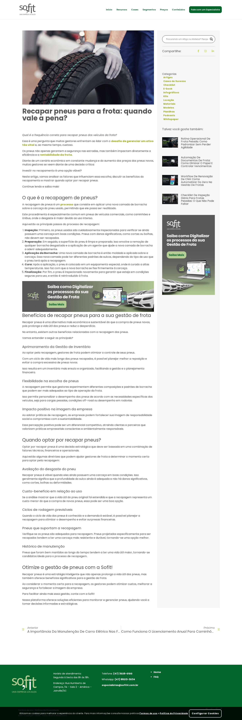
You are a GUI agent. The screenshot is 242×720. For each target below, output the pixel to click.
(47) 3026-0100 (122, 673)
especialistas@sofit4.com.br (120, 685)
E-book (167, 88)
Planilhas (169, 111)
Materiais (169, 103)
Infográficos (171, 92)
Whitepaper (171, 119)
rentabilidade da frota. (56, 155)
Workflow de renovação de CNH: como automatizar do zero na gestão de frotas (197, 180)
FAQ (156, 677)
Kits (165, 96)
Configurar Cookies (205, 713)
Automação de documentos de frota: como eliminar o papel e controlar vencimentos (197, 162)
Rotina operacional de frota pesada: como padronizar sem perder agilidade (196, 143)
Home (157, 672)
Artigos (168, 77)
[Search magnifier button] (211, 39)
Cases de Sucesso (174, 81)
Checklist (169, 85)
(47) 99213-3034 (125, 679)
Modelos (168, 107)
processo (66, 204)
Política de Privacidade (174, 713)
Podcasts (169, 115)
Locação (168, 100)
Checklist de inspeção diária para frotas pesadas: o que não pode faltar (197, 199)
